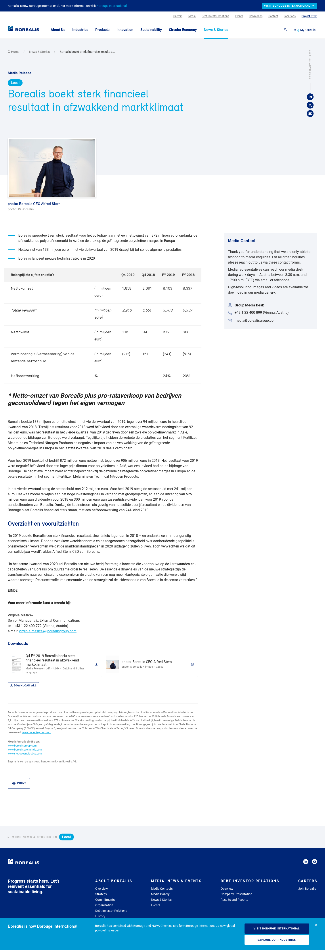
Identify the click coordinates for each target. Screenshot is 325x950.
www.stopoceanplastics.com (25, 753)
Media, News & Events (176, 881)
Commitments (105, 899)
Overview (101, 888)
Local (15, 83)
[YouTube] (314, 862)
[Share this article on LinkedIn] (310, 96)
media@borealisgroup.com (256, 320)
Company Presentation (236, 894)
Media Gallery (160, 894)
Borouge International (112, 6)
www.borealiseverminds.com (25, 749)
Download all (25, 685)
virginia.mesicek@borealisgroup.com (47, 631)
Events (155, 905)
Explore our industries (277, 939)
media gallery (264, 292)
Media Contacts (162, 888)
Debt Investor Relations (111, 910)
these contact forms (284, 262)
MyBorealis (307, 30)
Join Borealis (307, 888)
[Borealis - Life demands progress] (18, 29)
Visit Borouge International (277, 928)
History (100, 916)
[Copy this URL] (310, 113)
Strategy (101, 894)
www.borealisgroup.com (36, 732)
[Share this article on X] (310, 105)
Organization (104, 905)
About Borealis (113, 881)
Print (21, 783)
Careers (307, 881)
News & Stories (39, 51)
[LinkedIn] (305, 862)
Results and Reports (234, 899)
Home (15, 51)
